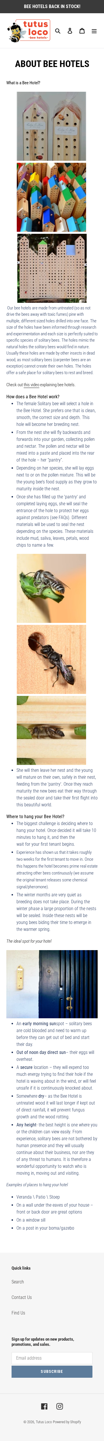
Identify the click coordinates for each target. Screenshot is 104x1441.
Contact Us (22, 1297)
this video (31, 384)
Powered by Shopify (67, 1422)
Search (18, 1282)
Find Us (18, 1313)
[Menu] (94, 30)
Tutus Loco (44, 1422)
